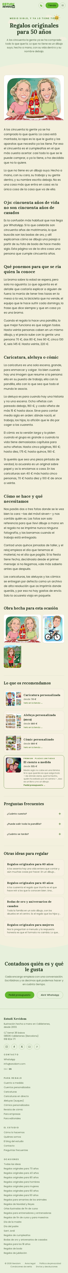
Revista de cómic (13, 1109)
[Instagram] (6, 1047)
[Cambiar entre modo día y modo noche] (41, 5)
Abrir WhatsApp (50, 995)
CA (5, 1069)
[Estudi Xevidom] (9, 5)
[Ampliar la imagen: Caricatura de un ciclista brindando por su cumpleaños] (53, 629)
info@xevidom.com (14, 1063)
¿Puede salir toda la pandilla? (24, 823)
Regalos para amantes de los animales (25, 1199)
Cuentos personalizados (17, 1087)
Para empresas (12, 1114)
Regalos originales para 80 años (21, 1177)
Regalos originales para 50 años (21, 1195)
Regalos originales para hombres (22, 1181)
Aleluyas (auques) (14, 1100)
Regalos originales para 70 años (21, 1168)
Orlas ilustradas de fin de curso (21, 1208)
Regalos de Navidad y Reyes (19, 1204)
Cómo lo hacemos (14, 1132)
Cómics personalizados (16, 1105)
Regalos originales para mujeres (21, 1186)
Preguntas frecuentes (16, 1150)
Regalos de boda (13, 1248)
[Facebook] (14, 1047)
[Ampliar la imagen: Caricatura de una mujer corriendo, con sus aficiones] (12, 656)
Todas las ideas (12, 1164)
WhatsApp (9, 1059)
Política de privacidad (50, 1263)
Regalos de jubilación (15, 1253)
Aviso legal (30, 1263)
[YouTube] (29, 1047)
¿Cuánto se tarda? (18, 834)
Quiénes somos (12, 1136)
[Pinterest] (37, 1047)
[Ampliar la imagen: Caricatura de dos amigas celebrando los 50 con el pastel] (22, 629)
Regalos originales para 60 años (21, 1190)
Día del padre (11, 1226)
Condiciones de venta (21, 1266)
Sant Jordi (9, 1230)
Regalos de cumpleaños (17, 1235)
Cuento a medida (13, 1082)
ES (10, 1069)
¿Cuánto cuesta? (17, 813)
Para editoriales (12, 1118)
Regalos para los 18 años (17, 1244)
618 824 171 (9, 1039)
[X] (22, 1047)
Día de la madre (13, 1221)
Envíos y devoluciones (47, 1266)
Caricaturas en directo (16, 1096)
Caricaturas (10, 1091)
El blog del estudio (14, 1141)
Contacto (9, 1145)
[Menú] (62, 5)
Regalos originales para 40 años (21, 1173)
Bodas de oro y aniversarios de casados (25, 1239)
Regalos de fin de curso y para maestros (26, 1217)
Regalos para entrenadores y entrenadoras (27, 1213)
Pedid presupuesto (20, 995)
